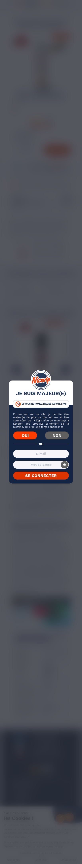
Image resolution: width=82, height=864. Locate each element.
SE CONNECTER (41, 475)
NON (57, 435)
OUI (25, 435)
